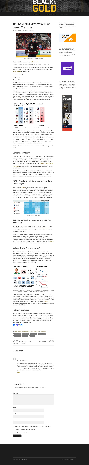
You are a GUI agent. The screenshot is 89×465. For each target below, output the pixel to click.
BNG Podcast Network (36, 14)
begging (23, 187)
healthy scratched (44, 228)
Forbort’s (51, 241)
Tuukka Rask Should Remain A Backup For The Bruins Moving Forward (22, 342)
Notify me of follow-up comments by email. (25, 429)
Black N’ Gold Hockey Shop (50, 14)
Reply (18, 372)
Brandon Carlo (17, 333)
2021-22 (17, 331)
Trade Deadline (43, 331)
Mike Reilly (32, 335)
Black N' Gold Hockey (21, 459)
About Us (20, 14)
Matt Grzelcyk (25, 335)
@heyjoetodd (34, 61)
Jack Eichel (16, 166)
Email (14, 413)
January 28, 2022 (17, 30)
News (26, 14)
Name (14, 407)
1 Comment (32, 30)
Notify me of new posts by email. (22, 432)
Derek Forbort (34, 333)
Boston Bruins (22, 331)
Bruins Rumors (28, 331)
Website (15, 420)
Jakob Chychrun (42, 333)
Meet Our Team (64, 14)
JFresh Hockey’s (23, 98)
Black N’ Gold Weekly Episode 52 (46, 341)
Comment (15, 393)
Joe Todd (25, 30)
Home (14, 14)
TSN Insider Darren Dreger (46, 163)
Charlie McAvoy (25, 333)
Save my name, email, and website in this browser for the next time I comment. (33, 426)
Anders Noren (69, 459)
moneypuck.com (17, 71)
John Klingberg (17, 335)
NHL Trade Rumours (35, 331)
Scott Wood (46, 301)
